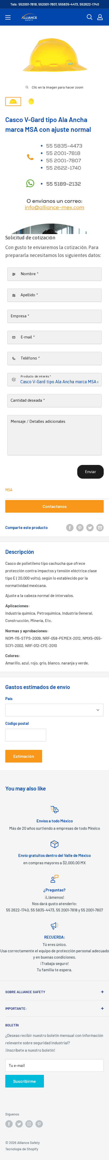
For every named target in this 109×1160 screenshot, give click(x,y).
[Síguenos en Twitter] (19, 1124)
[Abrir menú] (8, 17)
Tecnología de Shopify (21, 1149)
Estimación (23, 756)
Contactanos (55, 506)
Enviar (90, 471)
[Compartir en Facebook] (70, 527)
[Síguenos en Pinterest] (39, 1124)
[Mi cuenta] (100, 17)
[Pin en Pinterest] (80, 527)
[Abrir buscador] (90, 17)
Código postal (17, 723)
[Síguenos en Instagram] (29, 1124)
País (8, 698)
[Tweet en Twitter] (90, 527)
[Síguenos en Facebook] (9, 1124)
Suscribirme (24, 1081)
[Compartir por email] (100, 527)
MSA (8, 490)
